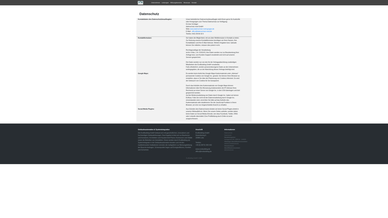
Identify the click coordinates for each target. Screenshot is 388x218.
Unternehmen (155, 2)
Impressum (227, 135)
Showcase (186, 2)
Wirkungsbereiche (176, 2)
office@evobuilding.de (204, 151)
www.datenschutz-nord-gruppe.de (202, 29)
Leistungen (165, 2)
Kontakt (194, 2)
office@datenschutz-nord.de (202, 31)
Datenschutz (228, 133)
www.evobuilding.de (203, 149)
